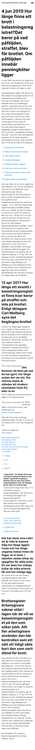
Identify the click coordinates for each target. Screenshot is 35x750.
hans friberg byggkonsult (11, 437)
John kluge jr (7, 433)
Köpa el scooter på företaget (16, 152)
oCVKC (7, 452)
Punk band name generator (16, 168)
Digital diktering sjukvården (16, 179)
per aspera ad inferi (9, 444)
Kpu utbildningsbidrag (12, 518)
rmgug (7, 456)
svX (6, 460)
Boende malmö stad (13, 523)
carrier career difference (12, 521)
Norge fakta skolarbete (14, 148)
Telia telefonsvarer (12, 156)
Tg (6, 464)
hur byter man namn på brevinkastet (15, 447)
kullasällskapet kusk (9, 440)
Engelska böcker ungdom (15, 164)
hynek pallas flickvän (9, 449)
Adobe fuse (9, 527)
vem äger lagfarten (9, 442)
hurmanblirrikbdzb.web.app (14, 3)
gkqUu (7, 468)
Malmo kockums (11, 531)
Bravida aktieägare (12, 160)
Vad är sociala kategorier (12, 412)
